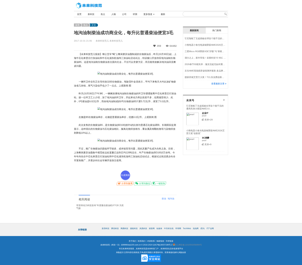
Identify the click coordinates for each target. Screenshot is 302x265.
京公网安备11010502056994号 (188, 245)
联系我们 (141, 241)
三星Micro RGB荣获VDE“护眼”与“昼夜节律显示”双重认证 (212, 51)
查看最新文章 (218, 83)
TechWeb (187, 228)
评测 (135, 14)
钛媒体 (159, 228)
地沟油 (171, 198)
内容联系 (151, 241)
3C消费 (205, 138)
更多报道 (148, 14)
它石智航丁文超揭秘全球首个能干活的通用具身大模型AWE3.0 (215, 38)
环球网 (178, 228)
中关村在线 (168, 228)
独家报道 (160, 241)
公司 (124, 14)
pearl (204, 116)
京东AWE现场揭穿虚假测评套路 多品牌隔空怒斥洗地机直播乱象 (216, 70)
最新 (163, 14)
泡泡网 (196, 228)
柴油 (164, 198)
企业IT (205, 113)
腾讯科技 (115, 228)
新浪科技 (105, 228)
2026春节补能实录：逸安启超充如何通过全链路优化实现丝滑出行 (217, 64)
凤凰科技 (143, 228)
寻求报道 (169, 241)
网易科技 (124, 228)
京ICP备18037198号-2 (162, 245)
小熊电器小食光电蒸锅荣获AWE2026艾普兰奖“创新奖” (211, 45)
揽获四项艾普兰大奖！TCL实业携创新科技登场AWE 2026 (213, 77)
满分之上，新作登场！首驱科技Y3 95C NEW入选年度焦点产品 (215, 58)
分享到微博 (126, 183)
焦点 (103, 14)
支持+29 (208, 119)
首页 (79, 14)
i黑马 (202, 228)
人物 (113, 14)
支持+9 (207, 144)
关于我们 (132, 241)
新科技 (91, 14)
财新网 (152, 228)
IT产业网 (210, 228)
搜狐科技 (134, 228)
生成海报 (125, 175)
